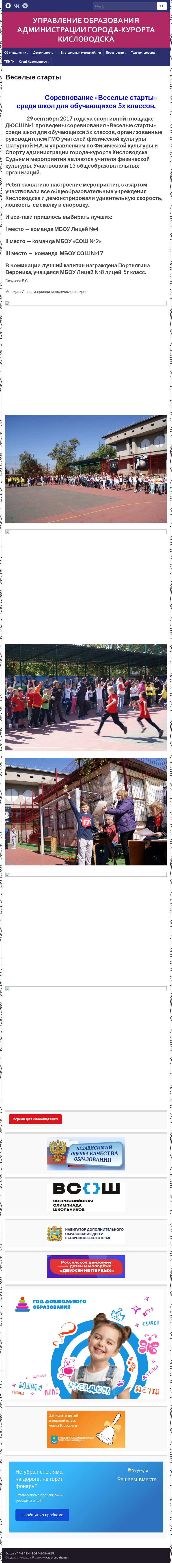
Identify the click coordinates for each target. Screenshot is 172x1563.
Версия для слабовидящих (35, 1119)
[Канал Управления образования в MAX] (8, 5)
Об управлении (15, 52)
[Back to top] (162, 1553)
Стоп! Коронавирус (33, 61)
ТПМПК (9, 61)
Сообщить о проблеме (42, 1515)
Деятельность (43, 52)
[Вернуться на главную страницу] (86, 30)
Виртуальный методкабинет (81, 52)
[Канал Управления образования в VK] (16, 5)
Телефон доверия (144, 52)
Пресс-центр (115, 52)
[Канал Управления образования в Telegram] (25, 5)
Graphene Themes (57, 1557)
